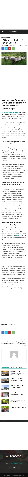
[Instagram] (14, 467)
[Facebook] (2, 48)
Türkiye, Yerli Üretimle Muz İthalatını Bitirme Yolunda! (21, 343)
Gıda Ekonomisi (5, 389)
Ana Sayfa (3, 35)
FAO (14, 324)
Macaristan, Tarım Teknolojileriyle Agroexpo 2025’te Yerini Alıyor (17, 373)
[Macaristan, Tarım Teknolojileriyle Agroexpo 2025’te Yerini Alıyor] (5, 373)
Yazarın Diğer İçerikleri (16, 367)
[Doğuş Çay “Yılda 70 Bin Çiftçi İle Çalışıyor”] (5, 387)
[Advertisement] (14, 15)
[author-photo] (14, 358)
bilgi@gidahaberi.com (16, 463)
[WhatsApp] (13, 48)
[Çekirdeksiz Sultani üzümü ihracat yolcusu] (5, 401)
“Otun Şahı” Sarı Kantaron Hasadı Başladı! (7, 342)
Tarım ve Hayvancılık (11, 35)
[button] (2, 32)
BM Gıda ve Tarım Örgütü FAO (9, 112)
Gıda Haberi (6, 45)
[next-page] (5, 414)
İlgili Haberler (5, 367)
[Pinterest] (9, 48)
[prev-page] (2, 414)
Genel (3, 410)
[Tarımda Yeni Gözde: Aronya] (5, 409)
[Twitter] (6, 48)
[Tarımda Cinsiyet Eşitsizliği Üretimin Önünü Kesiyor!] (5, 380)
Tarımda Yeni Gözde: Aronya (18, 407)
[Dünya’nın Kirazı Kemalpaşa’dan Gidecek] (5, 394)
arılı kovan (10, 324)
